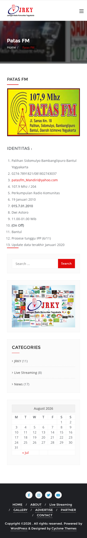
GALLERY (20, 510)
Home (11, 47)
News (18, 384)
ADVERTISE (44, 510)
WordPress (19, 528)
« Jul (25, 452)
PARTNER (68, 510)
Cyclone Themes (64, 528)
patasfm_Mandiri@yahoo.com (35, 180)
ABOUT (36, 504)
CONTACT (44, 515)
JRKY (17, 361)
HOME (18, 504)
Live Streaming (25, 372)
